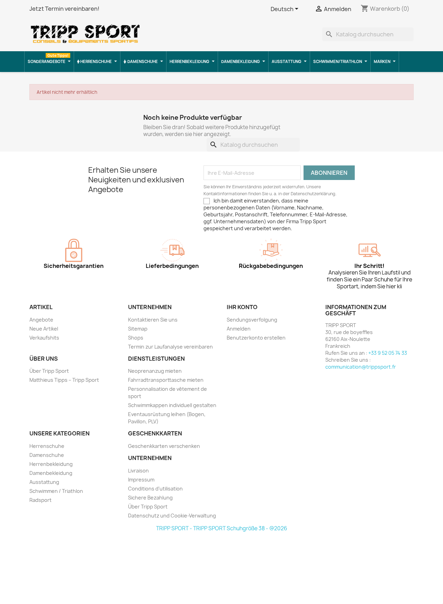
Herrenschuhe (46, 446)
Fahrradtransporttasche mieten (166, 380)
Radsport (40, 500)
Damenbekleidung (50, 473)
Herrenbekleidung (51, 464)
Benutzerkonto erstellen (256, 337)
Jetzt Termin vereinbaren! (64, 8)
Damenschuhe (46, 455)
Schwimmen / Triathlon (56, 491)
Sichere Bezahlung (150, 497)
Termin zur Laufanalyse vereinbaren (170, 346)
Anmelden (239, 328)
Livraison (138, 470)
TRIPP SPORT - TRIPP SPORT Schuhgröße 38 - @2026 (221, 528)
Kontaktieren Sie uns (153, 319)
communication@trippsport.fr (360, 366)
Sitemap (137, 328)
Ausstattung (44, 482)
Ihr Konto (242, 307)
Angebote (41, 319)
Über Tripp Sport (49, 371)
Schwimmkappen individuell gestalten (172, 405)
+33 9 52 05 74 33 (387, 353)
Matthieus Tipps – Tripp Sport (64, 380)
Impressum (141, 479)
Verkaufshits (44, 337)
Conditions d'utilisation (155, 488)
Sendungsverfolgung (252, 319)
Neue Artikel (43, 328)
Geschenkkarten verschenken (164, 446)
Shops (135, 337)
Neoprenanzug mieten (155, 371)
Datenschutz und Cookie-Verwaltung (172, 515)
